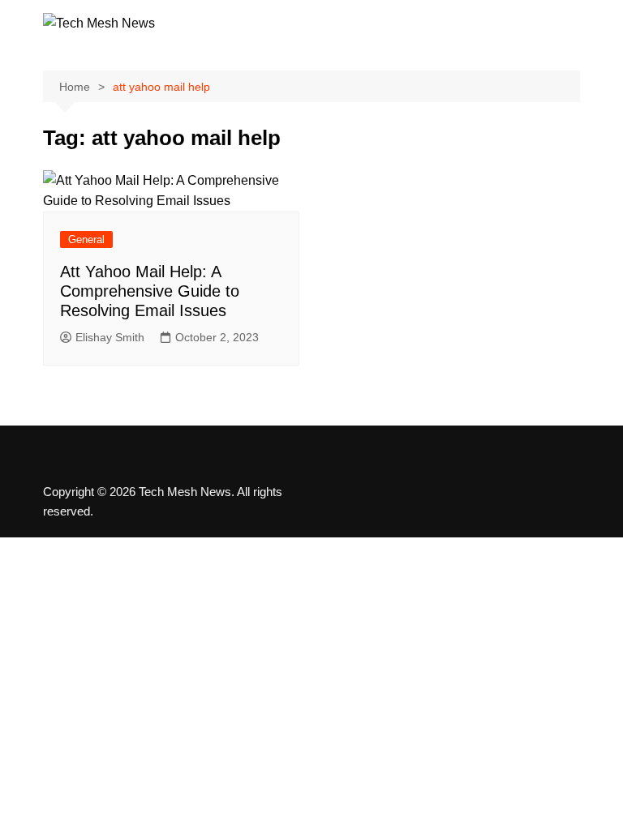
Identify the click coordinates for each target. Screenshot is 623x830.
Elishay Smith (109, 337)
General (86, 239)
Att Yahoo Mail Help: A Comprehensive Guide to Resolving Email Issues (149, 291)
